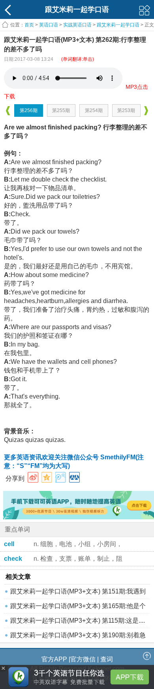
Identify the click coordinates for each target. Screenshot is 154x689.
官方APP (54, 659)
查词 (106, 659)
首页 (29, 25)
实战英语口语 (77, 25)
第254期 (94, 110)
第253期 (126, 110)
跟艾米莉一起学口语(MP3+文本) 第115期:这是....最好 (77, 622)
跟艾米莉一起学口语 (118, 25)
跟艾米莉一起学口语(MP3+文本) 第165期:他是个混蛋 (78, 608)
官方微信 (83, 659)
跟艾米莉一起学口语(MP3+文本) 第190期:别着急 (78, 635)
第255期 (61, 110)
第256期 (29, 110)
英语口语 (48, 25)
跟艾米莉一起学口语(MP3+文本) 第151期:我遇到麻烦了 (78, 593)
